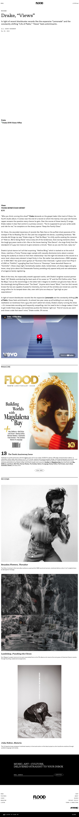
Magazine (39, 367)
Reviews (4, 11)
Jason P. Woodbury (10, 28)
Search (76, 798)
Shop (76, 794)
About (76, 796)
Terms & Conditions (72, 802)
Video (2, 798)
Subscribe (59, 774)
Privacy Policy (73, 800)
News (2, 794)
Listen (3, 802)
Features (3, 796)
